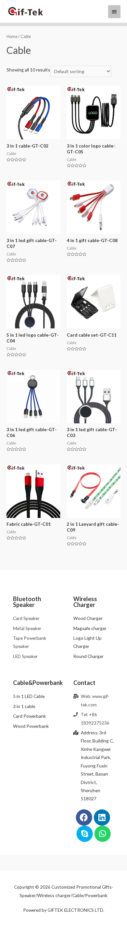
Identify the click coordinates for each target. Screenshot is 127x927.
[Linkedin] (102, 817)
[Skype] (85, 834)
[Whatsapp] (102, 834)
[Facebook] (84, 817)
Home (12, 36)
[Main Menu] (114, 11)
